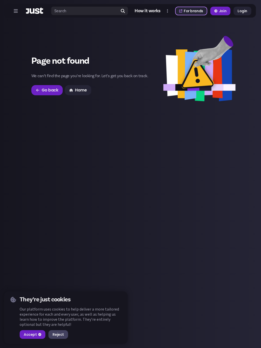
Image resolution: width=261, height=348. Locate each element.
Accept (30, 334)
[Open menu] (16, 11)
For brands (193, 11)
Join (222, 11)
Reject (58, 334)
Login (242, 11)
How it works (148, 11)
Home (81, 90)
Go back (50, 90)
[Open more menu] (167, 11)
